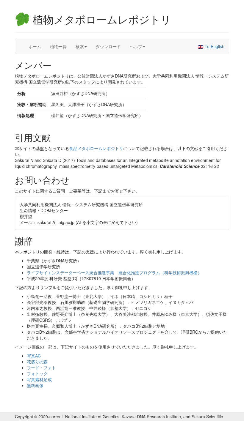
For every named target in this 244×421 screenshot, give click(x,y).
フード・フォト (41, 367)
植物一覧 (58, 46)
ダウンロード (108, 46)
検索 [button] (80, 46)
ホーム (35, 46)
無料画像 (35, 385)
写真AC (34, 356)
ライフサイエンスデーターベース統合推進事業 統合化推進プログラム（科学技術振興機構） (114, 272)
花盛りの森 (37, 362)
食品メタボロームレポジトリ (96, 148)
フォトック (37, 373)
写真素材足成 (39, 379)
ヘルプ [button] (136, 46)
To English (214, 46)
